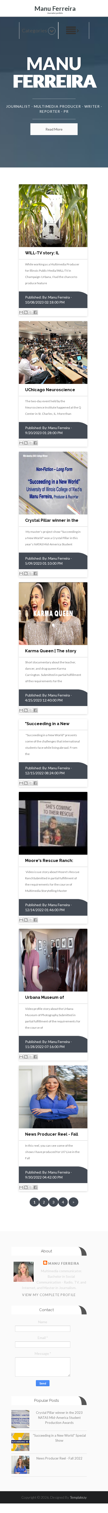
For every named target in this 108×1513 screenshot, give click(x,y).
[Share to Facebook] (35, 312)
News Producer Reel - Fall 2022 (59, 1458)
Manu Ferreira (55, 8)
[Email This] (21, 312)
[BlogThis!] (25, 312)
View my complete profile (49, 1295)
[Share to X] (30, 312)
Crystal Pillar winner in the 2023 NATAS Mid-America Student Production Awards (59, 1418)
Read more (54, 129)
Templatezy (78, 1497)
